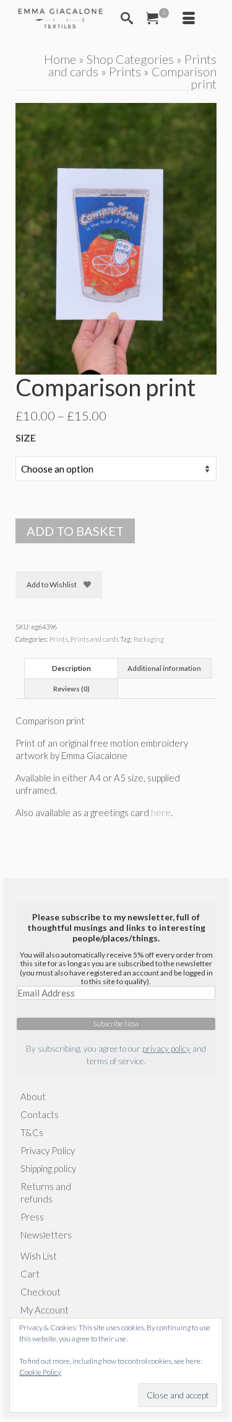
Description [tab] (71, 668)
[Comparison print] (116, 237)
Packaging (149, 639)
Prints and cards (95, 639)
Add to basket (75, 530)
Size (25, 437)
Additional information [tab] (164, 668)
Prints (58, 639)
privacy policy (166, 1049)
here (161, 812)
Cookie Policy (40, 1372)
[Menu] (188, 18)
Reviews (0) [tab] (71, 689)
